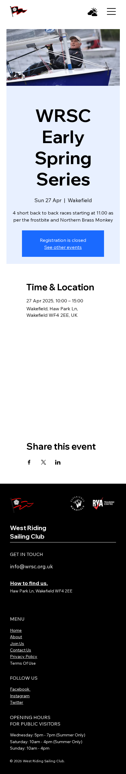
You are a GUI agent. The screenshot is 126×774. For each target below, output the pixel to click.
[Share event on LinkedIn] (58, 462)
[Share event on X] (43, 462)
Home (16, 630)
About (16, 636)
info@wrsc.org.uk (31, 566)
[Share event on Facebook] (29, 462)
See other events (63, 247)
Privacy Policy (23, 656)
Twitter (16, 702)
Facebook (20, 689)
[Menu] (111, 11)
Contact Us (20, 650)
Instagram (20, 695)
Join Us (17, 643)
